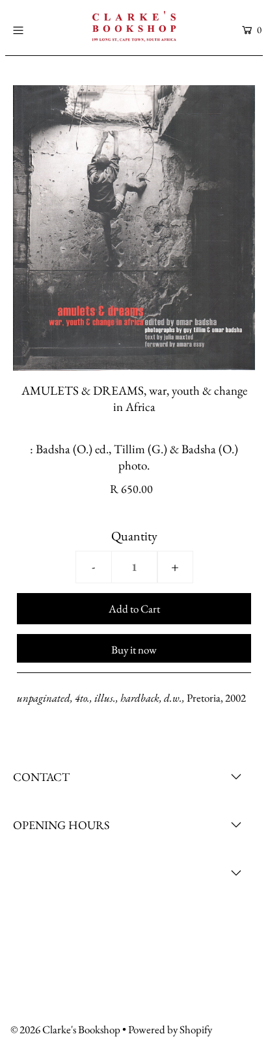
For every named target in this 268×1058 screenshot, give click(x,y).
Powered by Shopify (170, 1029)
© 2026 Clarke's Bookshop (65, 1029)
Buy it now (134, 649)
